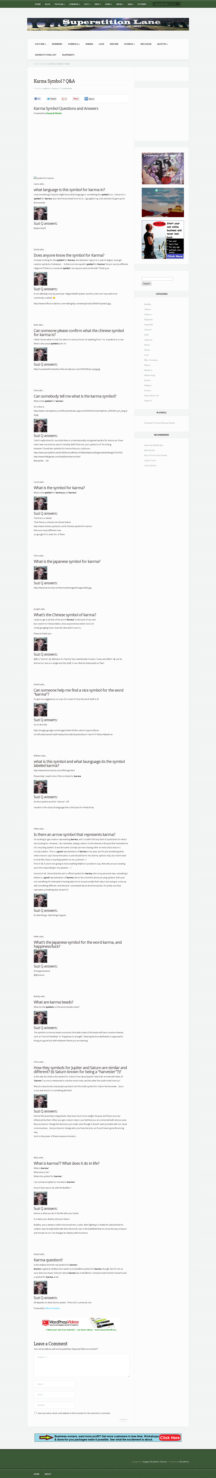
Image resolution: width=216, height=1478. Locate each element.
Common (74, 4)
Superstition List (46, 55)
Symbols (74, 44)
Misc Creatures (151, 360)
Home (38, 4)
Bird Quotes (149, 450)
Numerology (149, 375)
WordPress (184, 1462)
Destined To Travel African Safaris (159, 422)
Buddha (147, 304)
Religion (146, 44)
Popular (60, 4)
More (119, 4)
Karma (89, 44)
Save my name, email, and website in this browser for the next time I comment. (74, 1413)
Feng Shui (148, 324)
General (147, 329)
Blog (47, 4)
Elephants (68, 55)
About (48, 1474)
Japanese (148, 339)
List (87, 4)
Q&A (130, 4)
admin (46, 88)
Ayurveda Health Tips (153, 445)
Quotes (162, 44)
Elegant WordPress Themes (155, 1462)
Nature (114, 44)
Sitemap (142, 4)
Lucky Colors (150, 460)
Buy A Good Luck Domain (155, 455)
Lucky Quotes (150, 465)
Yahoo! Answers (52, 1308)
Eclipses (148, 314)
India (146, 334)
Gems (108, 4)
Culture (40, 44)
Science (129, 44)
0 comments (66, 88)
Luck (101, 44)
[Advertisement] (73, 74)
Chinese (147, 309)
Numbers (57, 44)
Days (98, 4)
